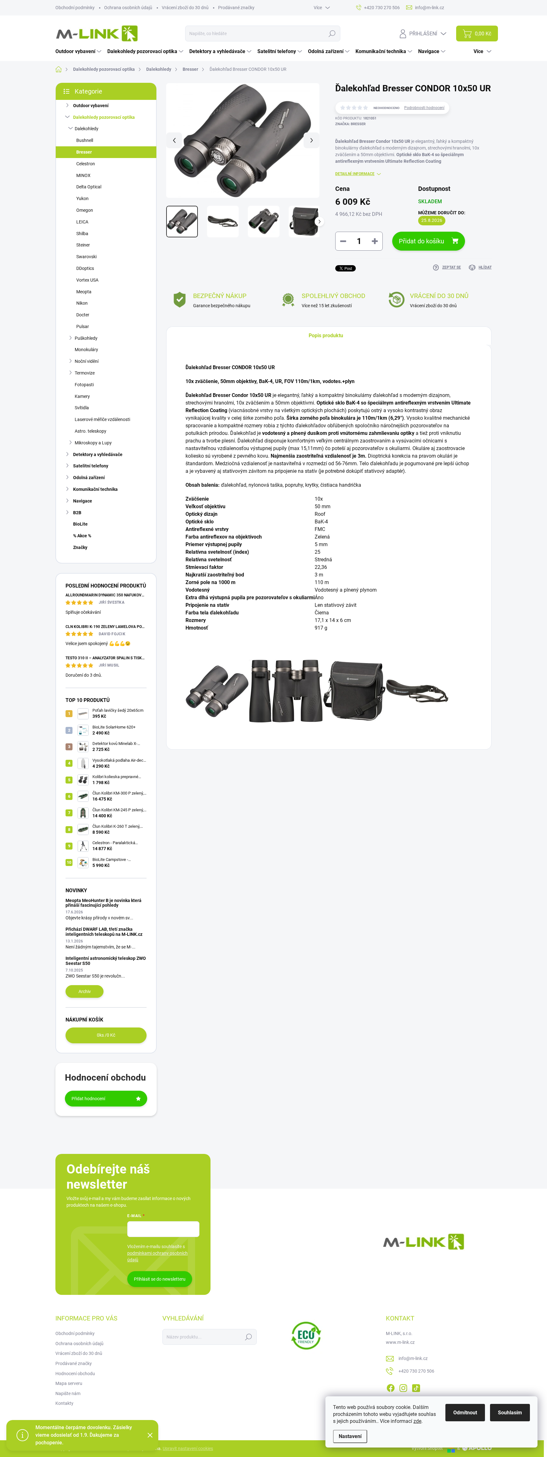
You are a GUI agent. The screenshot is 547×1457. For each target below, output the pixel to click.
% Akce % (82, 535)
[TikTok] (416, 1387)
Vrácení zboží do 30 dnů (185, 7)
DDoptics (85, 268)
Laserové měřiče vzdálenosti (102, 419)
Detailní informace (354, 174)
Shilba (82, 233)
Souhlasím (510, 1413)
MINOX (83, 175)
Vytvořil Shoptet (427, 1448)
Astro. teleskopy (90, 431)
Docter (82, 314)
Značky (80, 547)
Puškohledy (86, 338)
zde (417, 1421)
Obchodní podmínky (75, 7)
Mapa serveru (68, 1383)
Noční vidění (86, 361)
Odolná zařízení (89, 477)
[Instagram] (403, 1387)
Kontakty (64, 1403)
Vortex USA (87, 280)
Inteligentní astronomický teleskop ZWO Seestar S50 (106, 961)
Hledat (331, 33)
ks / (106, 1035)
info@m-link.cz (413, 1358)
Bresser (84, 152)
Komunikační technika (95, 489)
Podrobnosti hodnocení (424, 108)
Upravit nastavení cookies (188, 1448)
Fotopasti (84, 384)
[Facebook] (390, 1387)
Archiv (85, 991)
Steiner (83, 244)
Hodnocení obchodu (75, 1373)
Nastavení (350, 1436)
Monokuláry (86, 349)
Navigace (82, 500)
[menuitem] (79, 51)
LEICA (82, 221)
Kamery (82, 396)
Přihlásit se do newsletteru (159, 1279)
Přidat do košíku (421, 241)
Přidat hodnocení (88, 1098)
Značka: (350, 124)
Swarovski (86, 256)
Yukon (82, 198)
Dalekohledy (86, 128)
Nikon (82, 303)
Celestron (85, 163)
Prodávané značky (236, 7)
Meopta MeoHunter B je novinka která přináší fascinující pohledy (103, 903)
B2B (77, 512)
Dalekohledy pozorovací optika (104, 117)
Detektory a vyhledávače (98, 454)
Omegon (84, 210)
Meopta (83, 291)
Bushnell (84, 140)
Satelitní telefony (90, 465)
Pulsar (82, 326)
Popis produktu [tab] (326, 335)
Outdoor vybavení (91, 105)
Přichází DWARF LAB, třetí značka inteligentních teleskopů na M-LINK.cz (104, 931)
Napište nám (67, 1393)
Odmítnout (465, 1413)
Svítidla (82, 407)
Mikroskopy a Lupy (93, 442)
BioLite (80, 524)
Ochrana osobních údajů (128, 7)
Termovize (85, 372)
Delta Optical (88, 186)
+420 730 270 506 (416, 1371)
